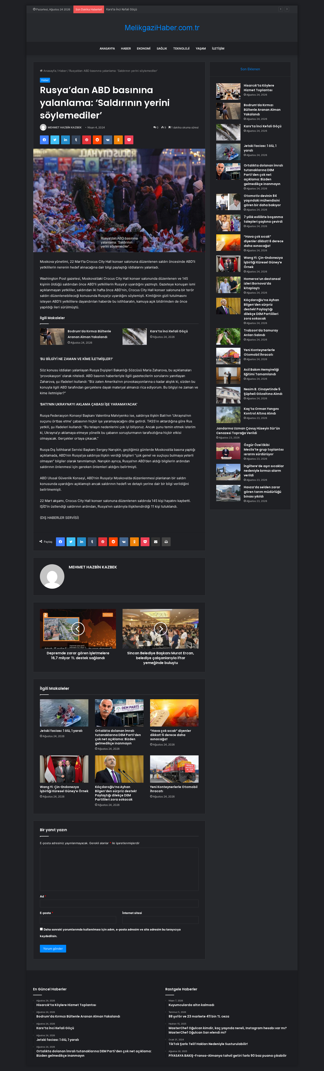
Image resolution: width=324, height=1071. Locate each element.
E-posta (46, 913)
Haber (126, 48)
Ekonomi (144, 48)
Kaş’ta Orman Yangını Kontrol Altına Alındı (261, 411)
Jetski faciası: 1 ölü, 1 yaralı (61, 731)
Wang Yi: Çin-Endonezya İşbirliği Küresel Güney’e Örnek (64, 789)
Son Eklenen (250, 69)
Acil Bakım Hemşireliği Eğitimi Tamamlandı (261, 371)
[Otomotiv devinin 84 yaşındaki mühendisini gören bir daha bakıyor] (228, 202)
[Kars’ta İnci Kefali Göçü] (135, 336)
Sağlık (162, 48)
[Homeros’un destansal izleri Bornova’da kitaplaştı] (228, 285)
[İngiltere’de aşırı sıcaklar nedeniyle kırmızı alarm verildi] (228, 472)
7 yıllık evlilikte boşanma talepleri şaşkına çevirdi (263, 219)
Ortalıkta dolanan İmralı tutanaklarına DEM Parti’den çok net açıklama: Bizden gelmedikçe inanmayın (118, 737)
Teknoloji (181, 48)
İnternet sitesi (132, 913)
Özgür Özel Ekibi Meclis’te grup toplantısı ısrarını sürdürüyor (264, 449)
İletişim (218, 48)
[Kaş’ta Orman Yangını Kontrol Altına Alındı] (228, 415)
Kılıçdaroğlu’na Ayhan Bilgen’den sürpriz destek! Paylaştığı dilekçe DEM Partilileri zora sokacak (116, 793)
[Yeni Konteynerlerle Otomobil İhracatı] (174, 769)
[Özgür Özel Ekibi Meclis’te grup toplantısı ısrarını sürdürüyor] (228, 451)
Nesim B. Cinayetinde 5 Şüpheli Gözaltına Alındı (263, 391)
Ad (43, 896)
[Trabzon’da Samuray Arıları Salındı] (228, 336)
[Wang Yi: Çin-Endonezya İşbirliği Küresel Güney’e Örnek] (64, 769)
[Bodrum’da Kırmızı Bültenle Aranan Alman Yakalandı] (52, 336)
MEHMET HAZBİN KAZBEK (65, 127)
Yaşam (201, 48)
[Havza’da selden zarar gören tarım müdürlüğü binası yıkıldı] (228, 493)
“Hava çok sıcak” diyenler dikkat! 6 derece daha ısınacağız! (170, 735)
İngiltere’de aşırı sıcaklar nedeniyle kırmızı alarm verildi (264, 470)
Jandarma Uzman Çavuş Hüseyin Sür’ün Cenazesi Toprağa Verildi (248, 430)
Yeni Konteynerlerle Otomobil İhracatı (173, 789)
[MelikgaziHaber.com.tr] (162, 27)
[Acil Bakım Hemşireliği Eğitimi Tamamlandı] (228, 375)
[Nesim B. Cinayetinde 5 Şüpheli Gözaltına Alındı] (228, 395)
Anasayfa (107, 48)
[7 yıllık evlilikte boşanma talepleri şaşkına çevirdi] (228, 223)
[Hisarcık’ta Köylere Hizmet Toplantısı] (228, 91)
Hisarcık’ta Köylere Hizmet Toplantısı (259, 87)
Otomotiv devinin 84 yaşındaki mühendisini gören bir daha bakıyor (262, 200)
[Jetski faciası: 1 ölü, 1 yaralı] (64, 713)
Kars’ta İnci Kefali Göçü (169, 331)
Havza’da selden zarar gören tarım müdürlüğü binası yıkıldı (262, 492)
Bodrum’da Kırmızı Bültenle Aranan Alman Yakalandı (262, 110)
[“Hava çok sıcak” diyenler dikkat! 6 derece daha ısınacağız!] (174, 713)
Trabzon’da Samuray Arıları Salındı (261, 332)
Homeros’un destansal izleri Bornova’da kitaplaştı (262, 283)
